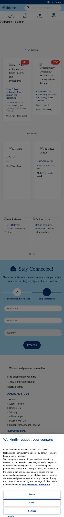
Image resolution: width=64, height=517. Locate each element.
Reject (32, 503)
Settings (32, 511)
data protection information (36, 484)
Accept (32, 494)
